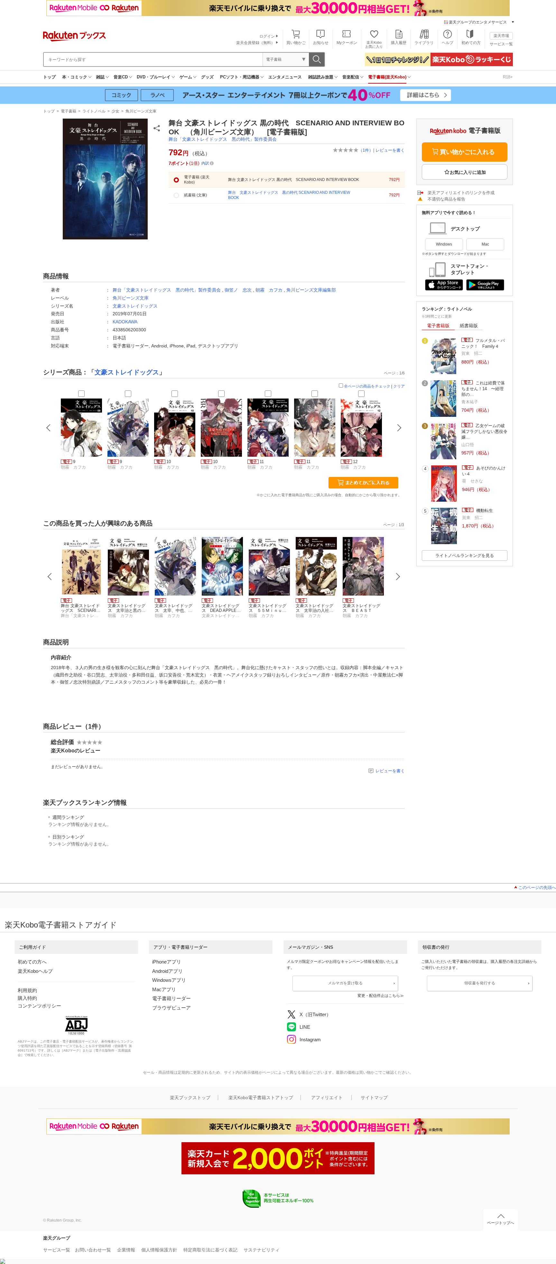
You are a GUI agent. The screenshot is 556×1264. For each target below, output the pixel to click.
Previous (50, 576)
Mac (485, 244)
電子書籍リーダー (171, 998)
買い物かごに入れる (467, 151)
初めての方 (471, 42)
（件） (365, 150)
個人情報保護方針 (159, 1249)
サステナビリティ (262, 1249)
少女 (115, 111)
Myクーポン (347, 42)
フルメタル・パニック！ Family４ (483, 343)
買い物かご (296, 42)
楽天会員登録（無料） (255, 43)
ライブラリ (424, 42)
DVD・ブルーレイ (154, 77)
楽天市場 (501, 35)
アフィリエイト (327, 1097)
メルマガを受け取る (345, 983)
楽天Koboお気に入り (374, 44)
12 (355, 461)
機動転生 (484, 510)
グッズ (207, 77)
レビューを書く (390, 150)
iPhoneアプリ (166, 961)
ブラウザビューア (171, 1007)
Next (398, 576)
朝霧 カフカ (269, 289)
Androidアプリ (167, 971)
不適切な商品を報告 (446, 199)
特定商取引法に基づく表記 (210, 1249)
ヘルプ (447, 42)
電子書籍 (68, 111)
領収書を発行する (479, 983)
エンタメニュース (285, 77)
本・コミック (74, 77)
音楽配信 (350, 77)
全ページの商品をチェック (367, 386)
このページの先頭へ (537, 887)
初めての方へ (32, 961)
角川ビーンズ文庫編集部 (311, 289)
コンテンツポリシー (39, 1006)
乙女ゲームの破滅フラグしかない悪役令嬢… (484, 431)
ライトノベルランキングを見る (464, 555)
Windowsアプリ (169, 980)
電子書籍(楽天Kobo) (387, 77)
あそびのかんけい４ (483, 471)
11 (262, 461)
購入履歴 (398, 42)
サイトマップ (374, 1097)
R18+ (508, 77)
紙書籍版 (469, 325)
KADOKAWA (125, 321)
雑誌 (100, 77)
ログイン (267, 36)
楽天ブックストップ (190, 1097)
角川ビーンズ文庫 (140, 111)
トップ (49, 77)
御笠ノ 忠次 (238, 289)
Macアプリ (164, 989)
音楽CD (121, 77)
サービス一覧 (501, 44)
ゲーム (186, 77)
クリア (399, 386)
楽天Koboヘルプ (35, 971)
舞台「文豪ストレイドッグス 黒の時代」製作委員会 (223, 139)
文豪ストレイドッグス (135, 306)
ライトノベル (94, 111)
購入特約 (27, 998)
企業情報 (126, 1249)
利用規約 (27, 990)
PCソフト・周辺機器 (239, 77)
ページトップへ (500, 1223)
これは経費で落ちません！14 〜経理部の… (483, 389)
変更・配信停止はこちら (378, 995)
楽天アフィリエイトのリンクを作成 (461, 192)
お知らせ (321, 42)
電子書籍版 (438, 325)
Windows (444, 244)
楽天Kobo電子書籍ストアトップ (260, 1097)
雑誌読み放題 (320, 77)
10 (168, 461)
